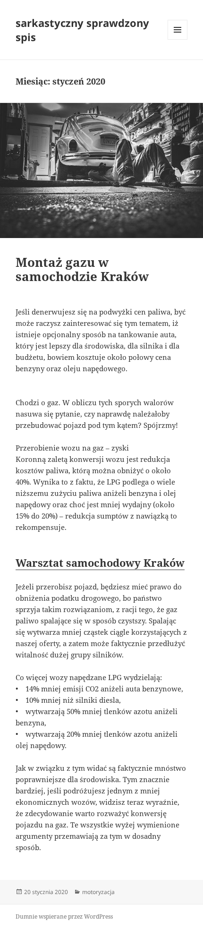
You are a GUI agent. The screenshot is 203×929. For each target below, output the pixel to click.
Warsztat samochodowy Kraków (100, 562)
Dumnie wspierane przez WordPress (64, 916)
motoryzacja (98, 892)
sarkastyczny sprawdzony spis (82, 30)
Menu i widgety (177, 39)
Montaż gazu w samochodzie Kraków (82, 269)
